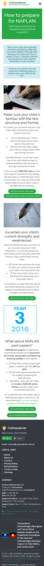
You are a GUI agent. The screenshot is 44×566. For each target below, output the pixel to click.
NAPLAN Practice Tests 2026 (22, 191)
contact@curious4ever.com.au (21, 444)
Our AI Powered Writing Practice (22, 415)
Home (7, 454)
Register (19, 438)
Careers (8, 460)
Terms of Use (10, 469)
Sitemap (8, 472)
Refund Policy (11, 466)
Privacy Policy (11, 463)
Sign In (8, 438)
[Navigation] (40, 3)
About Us (8, 457)
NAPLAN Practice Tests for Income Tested (23, 196)
